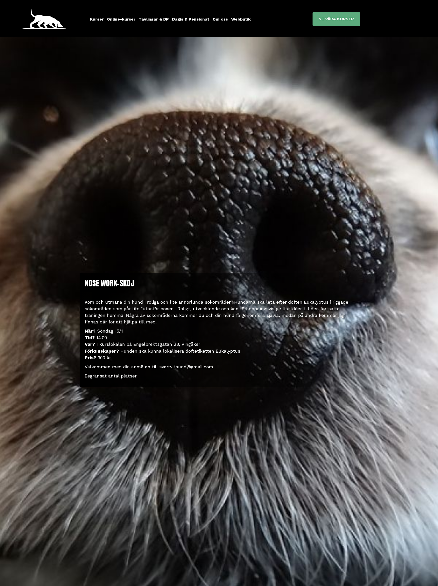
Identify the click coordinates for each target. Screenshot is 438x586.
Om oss (220, 19)
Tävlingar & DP (154, 19)
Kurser (97, 19)
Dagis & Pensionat (190, 19)
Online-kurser (121, 19)
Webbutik (241, 19)
